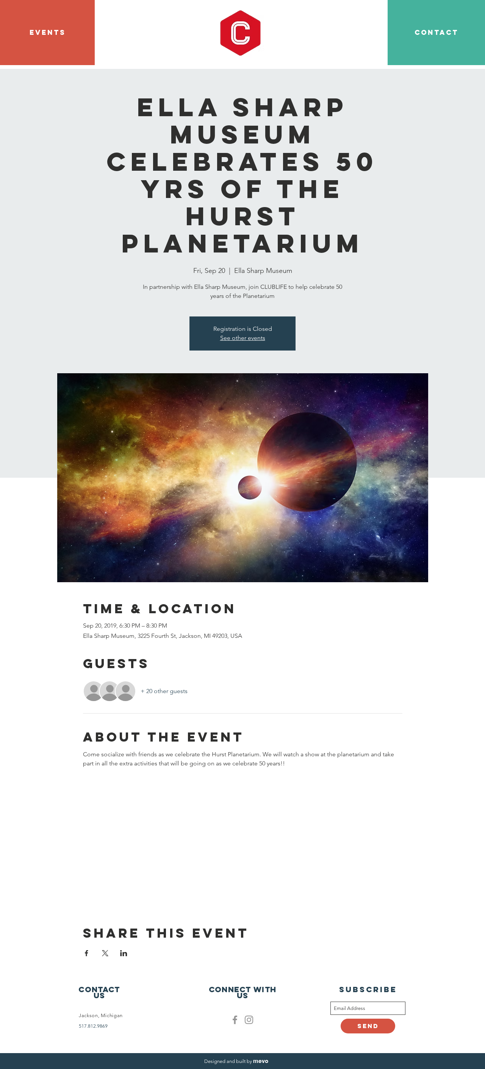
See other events (242, 337)
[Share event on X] (105, 953)
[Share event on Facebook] (86, 953)
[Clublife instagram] (249, 1019)
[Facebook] (235, 1019)
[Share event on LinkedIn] (123, 953)
